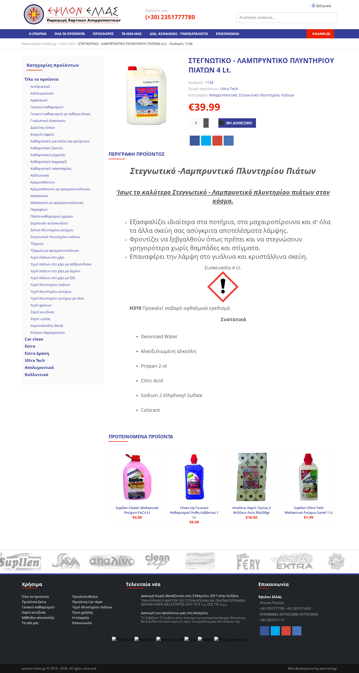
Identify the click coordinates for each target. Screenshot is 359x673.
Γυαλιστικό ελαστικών (47, 120)
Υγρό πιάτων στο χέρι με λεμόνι (55, 271)
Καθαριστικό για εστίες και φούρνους (60, 141)
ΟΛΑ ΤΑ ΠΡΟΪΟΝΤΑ (69, 33)
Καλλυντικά (39, 175)
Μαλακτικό (39, 195)
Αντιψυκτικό (40, 86)
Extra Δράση (37, 353)
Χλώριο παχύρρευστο (47, 332)
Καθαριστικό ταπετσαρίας (50, 168)
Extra (30, 346)
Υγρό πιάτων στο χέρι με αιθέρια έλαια (60, 264)
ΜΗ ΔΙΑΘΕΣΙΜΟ (239, 123)
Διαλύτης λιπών (42, 127)
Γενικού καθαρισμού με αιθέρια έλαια (60, 113)
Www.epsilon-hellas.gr (39, 43)
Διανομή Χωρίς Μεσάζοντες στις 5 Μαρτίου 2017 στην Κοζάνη (189, 595)
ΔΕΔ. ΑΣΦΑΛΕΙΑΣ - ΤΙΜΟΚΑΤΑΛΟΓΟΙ (179, 33)
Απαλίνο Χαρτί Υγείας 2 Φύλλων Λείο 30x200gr (251, 510)
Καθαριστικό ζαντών (46, 148)
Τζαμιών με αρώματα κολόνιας (54, 250)
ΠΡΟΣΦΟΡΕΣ (103, 33)
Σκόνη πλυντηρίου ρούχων (51, 230)
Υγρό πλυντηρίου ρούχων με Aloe (57, 298)
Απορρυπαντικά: (223, 95)
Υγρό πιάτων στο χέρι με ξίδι (52, 277)
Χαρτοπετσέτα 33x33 (46, 325)
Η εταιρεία (80, 617)
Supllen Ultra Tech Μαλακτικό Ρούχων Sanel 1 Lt (309, 510)
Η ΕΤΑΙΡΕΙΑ (38, 33)
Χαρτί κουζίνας (42, 312)
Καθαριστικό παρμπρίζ (48, 161)
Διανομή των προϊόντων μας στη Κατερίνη (174, 612)
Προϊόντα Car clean (87, 601)
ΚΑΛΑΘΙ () (321, 33)
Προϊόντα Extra (34, 601)
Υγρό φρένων (41, 305)
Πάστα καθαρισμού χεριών (51, 216)
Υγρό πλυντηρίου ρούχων (50, 291)
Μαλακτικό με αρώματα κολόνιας (56, 202)
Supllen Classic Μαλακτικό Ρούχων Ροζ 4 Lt (137, 510)
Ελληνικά (323, 5)
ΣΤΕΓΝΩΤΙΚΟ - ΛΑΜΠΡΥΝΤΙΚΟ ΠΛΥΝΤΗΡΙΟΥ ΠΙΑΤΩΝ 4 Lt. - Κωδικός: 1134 (135, 43)
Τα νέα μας (30, 622)
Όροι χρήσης (82, 612)
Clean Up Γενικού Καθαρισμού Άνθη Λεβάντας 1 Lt (194, 512)
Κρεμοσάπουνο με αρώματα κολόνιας (60, 189)
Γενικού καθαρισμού (46, 107)
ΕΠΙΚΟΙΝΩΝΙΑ (227, 33)
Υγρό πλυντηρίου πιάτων (50, 284)
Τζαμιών (37, 243)
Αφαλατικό (39, 100)
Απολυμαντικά (41, 93)
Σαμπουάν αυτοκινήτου (49, 223)
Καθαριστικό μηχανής (47, 154)
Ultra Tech (67, 43)
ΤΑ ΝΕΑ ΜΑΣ (132, 33)
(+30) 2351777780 (170, 17)
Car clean (34, 339)
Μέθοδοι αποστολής (38, 617)
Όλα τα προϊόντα (42, 79)
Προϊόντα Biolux (85, 596)
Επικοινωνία (82, 622)
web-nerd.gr (328, 668)
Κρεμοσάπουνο (42, 182)
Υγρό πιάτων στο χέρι (47, 257)
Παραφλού (39, 209)
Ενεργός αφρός (42, 134)
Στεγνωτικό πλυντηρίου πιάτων (55, 236)
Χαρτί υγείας (40, 318)
